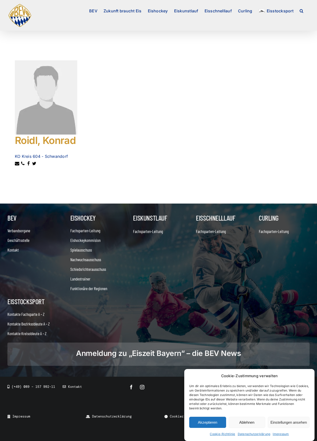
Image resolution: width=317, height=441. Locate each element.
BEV (12, 218)
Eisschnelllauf (215, 218)
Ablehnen (246, 422)
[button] (301, 10)
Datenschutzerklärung (254, 434)
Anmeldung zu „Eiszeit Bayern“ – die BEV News (158, 353)
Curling (269, 218)
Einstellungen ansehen (288, 422)
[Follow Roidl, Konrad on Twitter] (35, 164)
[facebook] (131, 387)
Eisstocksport (26, 301)
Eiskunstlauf (150, 218)
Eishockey (83, 218)
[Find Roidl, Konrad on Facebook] (29, 164)
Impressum (281, 434)
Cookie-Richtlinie (222, 434)
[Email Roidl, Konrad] (18, 164)
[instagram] (142, 387)
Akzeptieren (207, 422)
